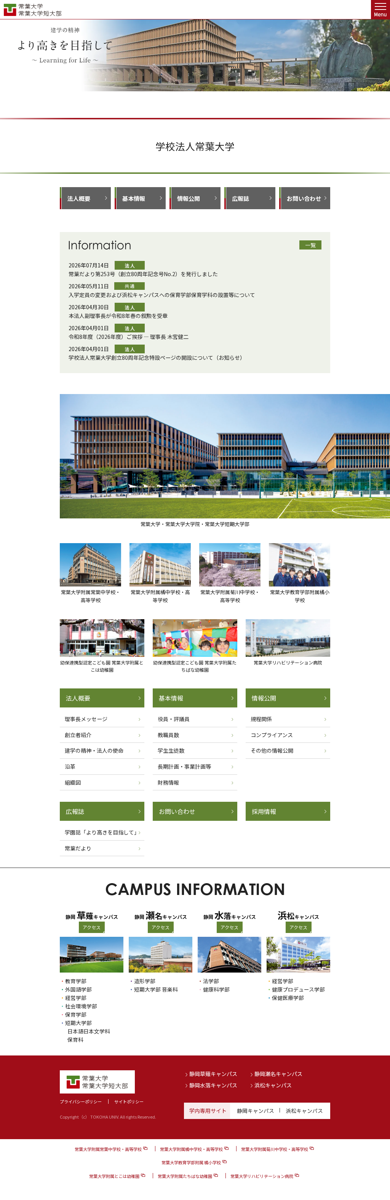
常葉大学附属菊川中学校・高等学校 (274, 1149)
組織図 (73, 782)
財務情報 (168, 782)
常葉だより (78, 848)
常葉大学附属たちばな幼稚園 (185, 1176)
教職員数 (168, 735)
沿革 (70, 766)
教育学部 (75, 981)
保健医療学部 (288, 997)
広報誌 (240, 198)
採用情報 (264, 811)
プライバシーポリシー (81, 1101)
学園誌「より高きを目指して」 (102, 832)
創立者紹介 (78, 735)
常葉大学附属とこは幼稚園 (114, 1176)
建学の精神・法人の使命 (94, 750)
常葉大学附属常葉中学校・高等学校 (108, 1149)
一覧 (310, 245)
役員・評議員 (174, 719)
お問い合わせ (304, 198)
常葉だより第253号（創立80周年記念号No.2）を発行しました (143, 274)
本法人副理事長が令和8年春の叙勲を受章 (118, 315)
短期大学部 (78, 1023)
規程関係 (261, 719)
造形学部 (144, 981)
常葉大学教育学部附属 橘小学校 (191, 1162)
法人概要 (78, 198)
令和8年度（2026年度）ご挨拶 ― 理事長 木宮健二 (129, 336)
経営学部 (75, 997)
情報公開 (188, 198)
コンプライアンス (272, 735)
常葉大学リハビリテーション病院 (261, 1176)
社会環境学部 (81, 1006)
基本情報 (133, 198)
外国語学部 (78, 989)
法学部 (211, 981)
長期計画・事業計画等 (184, 766)
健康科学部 (216, 989)
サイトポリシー (129, 1101)
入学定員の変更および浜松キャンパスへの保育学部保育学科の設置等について (162, 295)
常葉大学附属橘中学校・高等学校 (191, 1149)
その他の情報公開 (272, 750)
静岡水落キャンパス (213, 1085)
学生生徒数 (171, 750)
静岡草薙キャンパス (213, 1073)
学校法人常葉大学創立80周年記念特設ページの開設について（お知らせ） (157, 357)
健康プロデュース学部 (298, 989)
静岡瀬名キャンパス (278, 1073)
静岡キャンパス (255, 1110)
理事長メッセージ (86, 719)
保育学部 (75, 1014)
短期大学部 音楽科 (156, 989)
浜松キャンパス (273, 1085)
